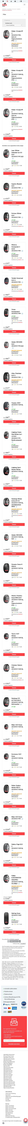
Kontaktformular (18, 1120)
